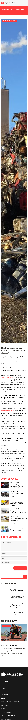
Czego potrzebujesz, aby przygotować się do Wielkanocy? (17, 605)
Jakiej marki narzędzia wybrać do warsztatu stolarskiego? (16, 503)
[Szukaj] (25, 577)
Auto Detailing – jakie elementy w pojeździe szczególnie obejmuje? (16, 486)
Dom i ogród (4, 705)
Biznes (3, 698)
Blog (2, 685)
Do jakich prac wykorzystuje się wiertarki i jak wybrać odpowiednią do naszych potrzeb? (18, 521)
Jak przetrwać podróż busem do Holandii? (16, 529)
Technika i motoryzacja (9, 20)
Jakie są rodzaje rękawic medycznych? (17, 613)
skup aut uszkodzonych (8, 411)
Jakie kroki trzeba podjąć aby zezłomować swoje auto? (17, 495)
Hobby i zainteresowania (8, 715)
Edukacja (3, 708)
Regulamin (4, 688)
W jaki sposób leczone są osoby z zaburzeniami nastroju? (17, 597)
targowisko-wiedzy (6, 357)
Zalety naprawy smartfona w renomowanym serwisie (18, 511)
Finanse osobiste (6, 712)
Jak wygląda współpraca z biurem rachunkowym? (17, 589)
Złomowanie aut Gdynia (8, 377)
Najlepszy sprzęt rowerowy (9, 645)
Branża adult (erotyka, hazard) (10, 701)
